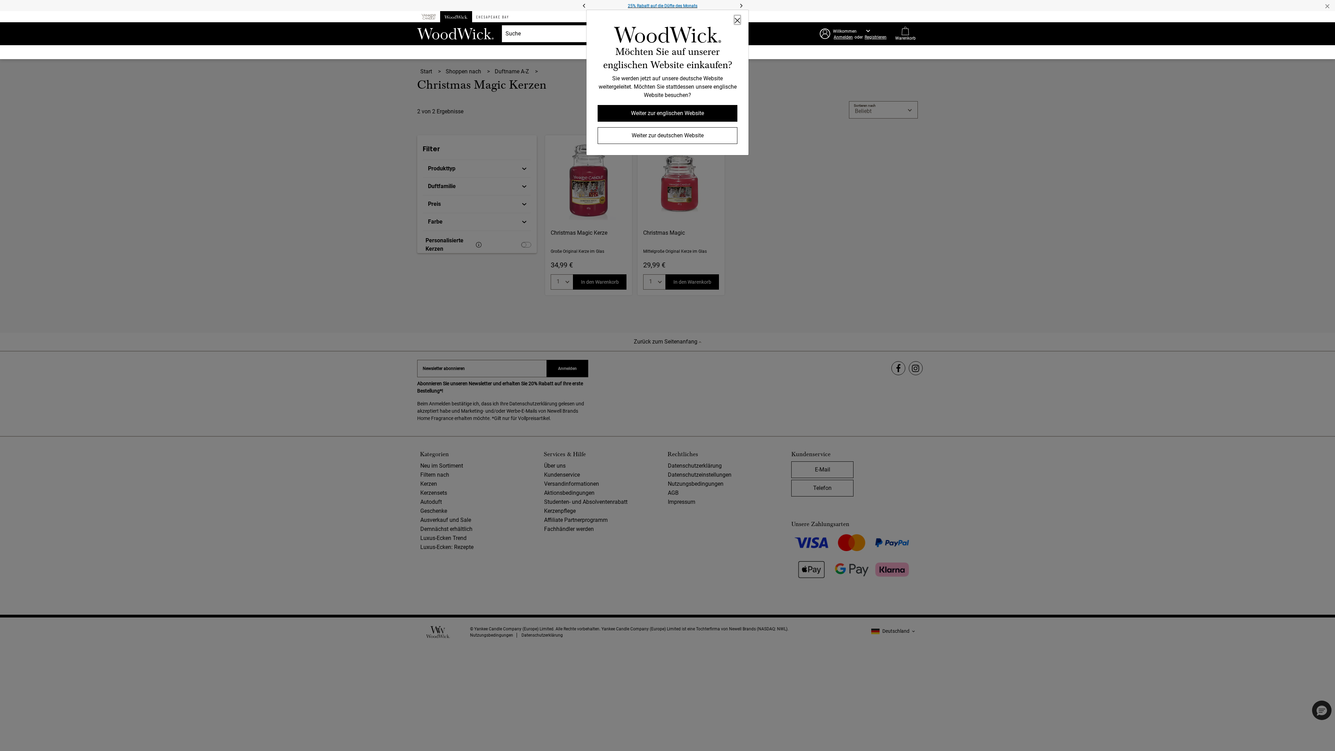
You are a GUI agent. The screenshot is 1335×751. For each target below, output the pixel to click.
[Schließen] (737, 20)
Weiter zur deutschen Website (668, 135)
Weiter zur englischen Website (667, 113)
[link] (667, 36)
